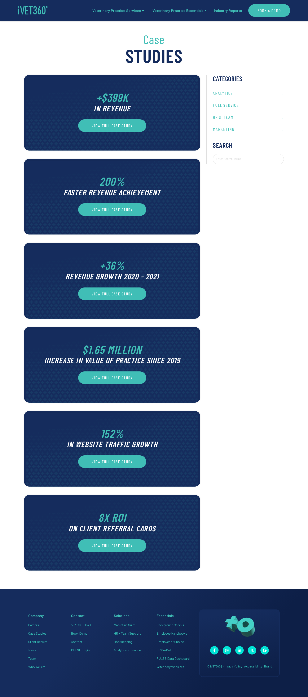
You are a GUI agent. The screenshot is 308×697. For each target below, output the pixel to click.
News (32, 650)
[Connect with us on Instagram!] (227, 650)
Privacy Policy (232, 666)
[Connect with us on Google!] (264, 650)
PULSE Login (80, 650)
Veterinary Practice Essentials (178, 10)
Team (32, 658)
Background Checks (170, 625)
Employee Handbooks (172, 633)
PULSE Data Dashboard (173, 658)
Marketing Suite (125, 625)
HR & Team (248, 117)
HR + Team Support (127, 633)
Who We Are (36, 667)
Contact (76, 642)
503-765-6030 (81, 625)
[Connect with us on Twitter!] (252, 650)
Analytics (248, 93)
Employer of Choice (170, 642)
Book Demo (79, 633)
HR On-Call (164, 650)
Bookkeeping (123, 642)
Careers (33, 625)
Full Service (248, 105)
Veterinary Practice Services (116, 10)
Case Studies (37, 633)
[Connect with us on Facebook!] (214, 650)
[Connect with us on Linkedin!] (239, 650)
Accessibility (253, 666)
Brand (268, 666)
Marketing (248, 129)
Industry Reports (228, 10)
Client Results (38, 642)
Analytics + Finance (127, 650)
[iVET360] (33, 10)
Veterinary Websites (170, 667)
